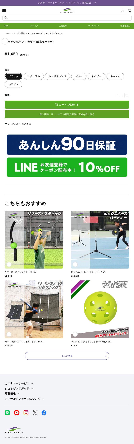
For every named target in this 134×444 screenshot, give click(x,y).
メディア (34, 26)
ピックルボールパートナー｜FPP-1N (88, 272)
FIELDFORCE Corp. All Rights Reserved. (29, 437)
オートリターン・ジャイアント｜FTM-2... (24, 342)
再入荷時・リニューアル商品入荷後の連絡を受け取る (67, 114)
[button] (4, 10)
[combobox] (67, 18)
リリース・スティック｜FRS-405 (20, 272)
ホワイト (13, 84)
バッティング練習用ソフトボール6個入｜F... (91, 342)
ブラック (13, 76)
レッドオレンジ (57, 76)
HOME (8, 33)
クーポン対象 (19, 33)
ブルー (79, 76)
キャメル (115, 76)
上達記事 (63, 26)
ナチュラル (34, 76)
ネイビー (96, 76)
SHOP (6, 26)
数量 (7, 95)
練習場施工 (125, 26)
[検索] (6, 17)
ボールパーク (94, 26)
